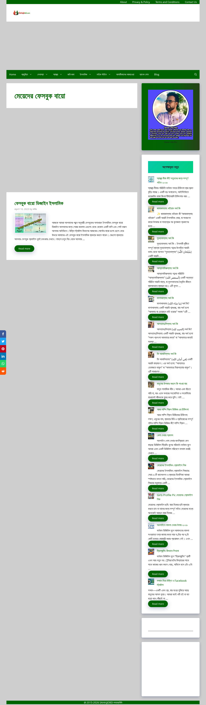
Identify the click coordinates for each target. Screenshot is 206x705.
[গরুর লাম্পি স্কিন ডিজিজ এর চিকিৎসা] (151, 411)
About (123, 2)
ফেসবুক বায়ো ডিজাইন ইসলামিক (38, 203)
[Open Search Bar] (196, 74)
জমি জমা (71, 74)
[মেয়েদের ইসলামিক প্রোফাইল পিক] (151, 466)
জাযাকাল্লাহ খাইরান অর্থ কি (168, 208)
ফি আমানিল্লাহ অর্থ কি (166, 354)
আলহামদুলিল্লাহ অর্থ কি (167, 324)
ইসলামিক (83, 74)
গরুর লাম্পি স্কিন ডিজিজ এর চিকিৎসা (173, 409)
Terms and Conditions (167, 2)
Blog (156, 74)
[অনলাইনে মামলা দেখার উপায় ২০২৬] (151, 526)
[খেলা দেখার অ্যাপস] (151, 436)
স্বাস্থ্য (55, 74)
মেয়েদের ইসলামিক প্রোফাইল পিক (171, 465)
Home (12, 74)
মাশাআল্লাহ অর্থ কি (165, 298)
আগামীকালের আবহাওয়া (125, 74)
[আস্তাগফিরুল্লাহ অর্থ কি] (151, 269)
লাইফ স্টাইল (102, 74)
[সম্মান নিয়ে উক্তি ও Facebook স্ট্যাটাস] (151, 582)
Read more (24, 248)
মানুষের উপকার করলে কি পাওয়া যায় (172, 383)
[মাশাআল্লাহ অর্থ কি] (151, 299)
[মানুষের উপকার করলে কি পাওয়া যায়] (151, 385)
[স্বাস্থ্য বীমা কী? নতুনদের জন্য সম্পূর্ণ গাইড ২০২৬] (151, 180)
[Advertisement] (103, 45)
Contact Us (191, 2)
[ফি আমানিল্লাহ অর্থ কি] (151, 355)
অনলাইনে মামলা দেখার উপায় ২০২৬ (172, 525)
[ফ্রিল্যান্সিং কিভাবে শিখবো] (151, 552)
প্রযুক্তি (24, 74)
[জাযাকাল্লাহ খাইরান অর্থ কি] (151, 209)
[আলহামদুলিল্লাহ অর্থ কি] (151, 325)
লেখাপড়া (40, 74)
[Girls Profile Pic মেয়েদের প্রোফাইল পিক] (151, 496)
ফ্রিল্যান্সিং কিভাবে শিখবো (168, 551)
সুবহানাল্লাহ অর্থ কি (165, 238)
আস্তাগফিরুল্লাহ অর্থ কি (167, 268)
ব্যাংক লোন (144, 74)
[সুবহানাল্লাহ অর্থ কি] (151, 239)
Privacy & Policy (141, 2)
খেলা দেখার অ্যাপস (165, 435)
